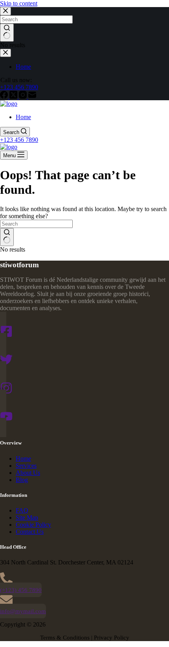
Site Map (27, 517)
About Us (28, 472)
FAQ (22, 510)
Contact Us (30, 531)
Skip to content (18, 3)
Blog (22, 479)
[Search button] (7, 237)
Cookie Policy (33, 524)
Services (26, 465)
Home (23, 117)
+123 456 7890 (19, 139)
